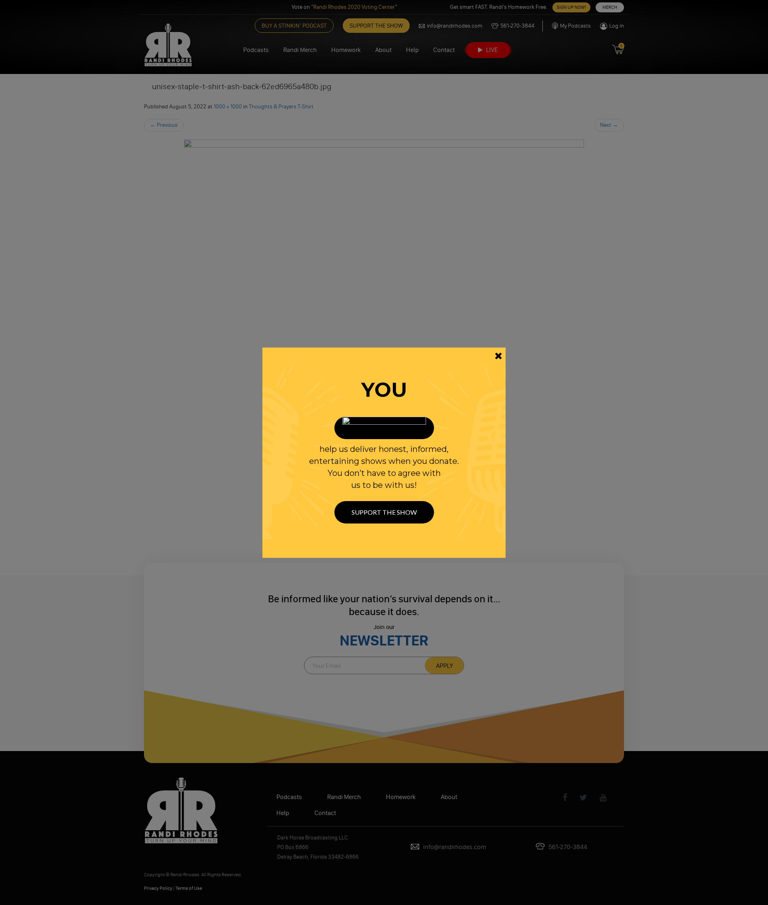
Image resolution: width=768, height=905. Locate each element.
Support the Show (384, 512)
